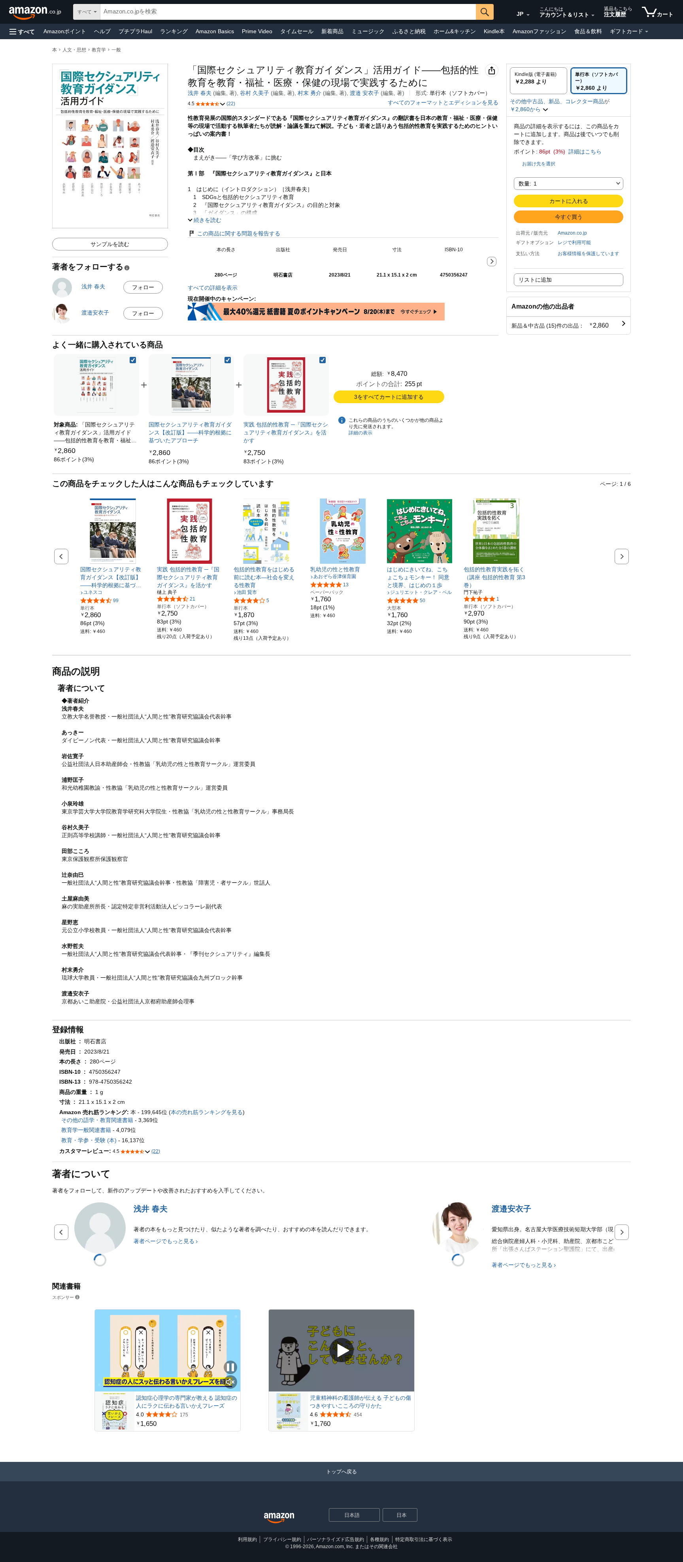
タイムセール (296, 31)
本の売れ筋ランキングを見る (207, 1112)
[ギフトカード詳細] (646, 31)
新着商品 (332, 31)
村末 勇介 (309, 93)
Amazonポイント (64, 31)
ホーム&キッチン (455, 31)
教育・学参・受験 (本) (89, 1140)
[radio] (538, 81)
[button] (22, 31)
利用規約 (247, 1539)
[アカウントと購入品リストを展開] (592, 15)
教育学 (99, 50)
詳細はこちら (585, 151)
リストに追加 (535, 280)
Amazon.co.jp (572, 233)
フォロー (143, 287)
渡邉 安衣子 (364, 93)
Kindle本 (494, 31)
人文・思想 (74, 50)
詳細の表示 (360, 433)
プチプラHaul (135, 31)
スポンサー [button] (63, 1297)
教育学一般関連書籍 (86, 1130)
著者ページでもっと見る (164, 1241)
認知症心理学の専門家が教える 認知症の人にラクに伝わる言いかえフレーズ (186, 1402)
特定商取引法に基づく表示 (423, 1539)
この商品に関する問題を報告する (238, 233)
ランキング (174, 31)
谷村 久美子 (254, 93)
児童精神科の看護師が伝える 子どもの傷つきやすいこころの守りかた (360, 1402)
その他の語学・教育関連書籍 (97, 1120)
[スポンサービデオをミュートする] (230, 1382)
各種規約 (379, 1539)
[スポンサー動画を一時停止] (230, 1368)
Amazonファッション (539, 31)
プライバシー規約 (282, 1539)
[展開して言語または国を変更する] (528, 15)
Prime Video (257, 31)
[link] (74, 459)
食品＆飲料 (588, 31)
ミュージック (368, 31)
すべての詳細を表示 (213, 287)
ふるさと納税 (409, 31)
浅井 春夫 (199, 93)
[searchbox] (288, 11)
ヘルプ (102, 31)
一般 (116, 50)
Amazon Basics (215, 31)
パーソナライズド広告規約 (335, 1539)
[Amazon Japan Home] (279, 1518)
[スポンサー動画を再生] (341, 1350)
